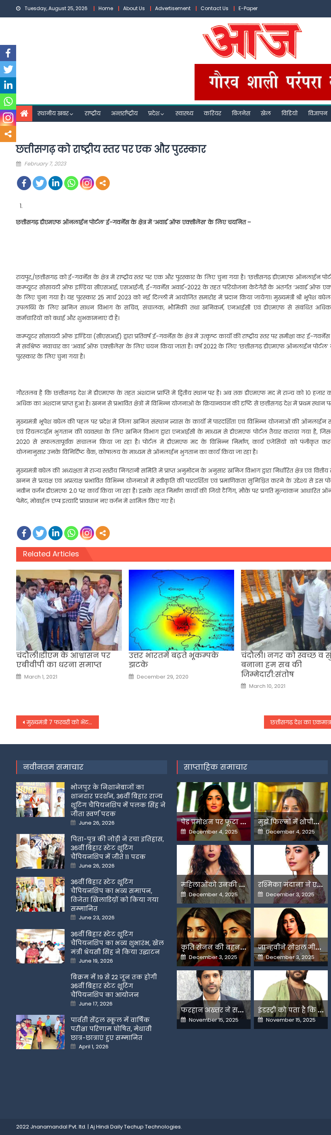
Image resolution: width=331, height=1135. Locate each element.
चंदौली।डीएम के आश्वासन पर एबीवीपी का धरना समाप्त (63, 660)
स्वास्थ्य (184, 113)
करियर (212, 113)
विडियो (289, 113)
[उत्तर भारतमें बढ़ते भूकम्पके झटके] (182, 610)
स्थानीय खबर (53, 113)
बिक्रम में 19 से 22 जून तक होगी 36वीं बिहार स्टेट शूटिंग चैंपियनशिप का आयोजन (114, 986)
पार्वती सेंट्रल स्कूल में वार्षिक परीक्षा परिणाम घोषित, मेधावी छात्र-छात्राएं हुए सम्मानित (111, 1029)
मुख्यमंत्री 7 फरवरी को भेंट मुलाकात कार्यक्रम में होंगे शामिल (63, 722)
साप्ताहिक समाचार (215, 767)
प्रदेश (153, 113)
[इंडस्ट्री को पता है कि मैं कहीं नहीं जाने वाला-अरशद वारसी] (291, 993)
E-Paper (248, 8)
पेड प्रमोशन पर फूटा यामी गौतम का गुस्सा (242, 822)
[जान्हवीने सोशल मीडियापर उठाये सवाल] (291, 934)
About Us (134, 8)
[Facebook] (24, 183)
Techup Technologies (152, 1127)
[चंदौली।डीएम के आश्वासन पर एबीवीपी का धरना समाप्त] (69, 610)
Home (105, 8)
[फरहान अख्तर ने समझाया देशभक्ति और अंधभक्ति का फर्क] (214, 994)
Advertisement (173, 8)
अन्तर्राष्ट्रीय (124, 113)
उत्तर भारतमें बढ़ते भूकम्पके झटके (174, 660)
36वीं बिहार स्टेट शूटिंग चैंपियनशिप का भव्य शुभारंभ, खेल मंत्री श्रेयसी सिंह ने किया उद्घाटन (117, 943)
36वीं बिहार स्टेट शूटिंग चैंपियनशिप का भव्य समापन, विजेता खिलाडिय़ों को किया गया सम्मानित (115, 895)
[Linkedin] (55, 183)
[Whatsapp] (71, 183)
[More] (103, 183)
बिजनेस (241, 113)
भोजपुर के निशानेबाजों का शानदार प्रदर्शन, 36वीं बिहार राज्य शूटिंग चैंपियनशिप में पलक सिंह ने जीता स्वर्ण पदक (118, 800)
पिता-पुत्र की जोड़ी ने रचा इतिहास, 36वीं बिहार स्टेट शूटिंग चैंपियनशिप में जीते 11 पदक (117, 848)
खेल (266, 113)
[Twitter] (40, 183)
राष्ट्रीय (93, 113)
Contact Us (214, 8)
